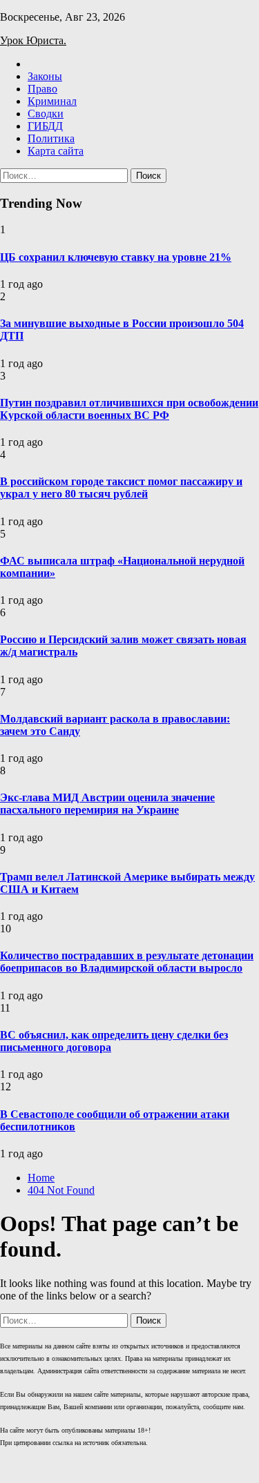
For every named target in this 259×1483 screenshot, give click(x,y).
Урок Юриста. (33, 40)
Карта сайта (56, 151)
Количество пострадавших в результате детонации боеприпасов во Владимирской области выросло (126, 962)
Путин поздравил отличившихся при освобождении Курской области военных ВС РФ (129, 409)
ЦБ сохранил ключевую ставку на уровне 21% (115, 257)
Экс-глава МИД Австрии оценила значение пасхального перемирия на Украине (107, 804)
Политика (51, 138)
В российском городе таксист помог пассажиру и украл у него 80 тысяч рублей (121, 487)
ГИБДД (45, 126)
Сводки (46, 113)
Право (42, 89)
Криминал (52, 101)
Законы (45, 76)
